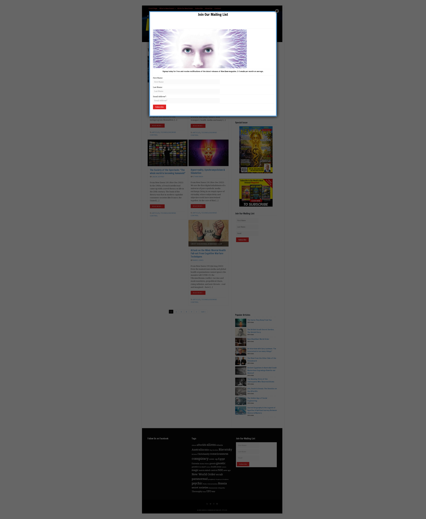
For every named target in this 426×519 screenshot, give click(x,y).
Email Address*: (160, 96)
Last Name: (158, 87)
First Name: (158, 78)
